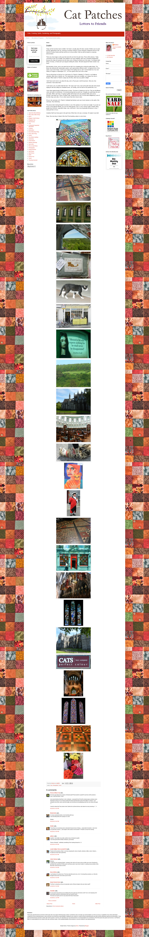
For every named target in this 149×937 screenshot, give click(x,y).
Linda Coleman (54, 859)
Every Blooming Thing (34, 131)
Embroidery (31, 130)
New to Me (31, 144)
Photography (55, 785)
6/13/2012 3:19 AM (54, 886)
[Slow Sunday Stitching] (113, 147)
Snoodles (52, 890)
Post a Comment (52, 900)
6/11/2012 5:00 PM (54, 821)
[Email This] (65, 783)
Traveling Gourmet (33, 160)
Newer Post (49, 903)
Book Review (32, 121)
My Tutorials (110, 57)
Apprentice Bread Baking (34, 113)
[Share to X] (69, 783)
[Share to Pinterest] (72, 783)
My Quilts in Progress (37, 38)
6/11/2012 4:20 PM (54, 808)
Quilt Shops (31, 151)
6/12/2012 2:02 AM (54, 867)
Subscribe (34, 61)
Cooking (31, 128)
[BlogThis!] (67, 783)
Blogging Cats (32, 120)
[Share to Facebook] (70, 783)
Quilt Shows (31, 153)
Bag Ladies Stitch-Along (34, 114)
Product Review (32, 149)
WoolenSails (53, 813)
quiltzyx (52, 836)
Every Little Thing (33, 133)
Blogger (87, 925)
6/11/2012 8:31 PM (54, 854)
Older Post (97, 903)
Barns (30, 116)
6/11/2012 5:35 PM (54, 831)
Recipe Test (31, 156)
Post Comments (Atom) (58, 906)
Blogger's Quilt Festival (34, 118)
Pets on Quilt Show (33, 146)
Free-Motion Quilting (33, 137)
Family (30, 135)
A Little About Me (111, 55)
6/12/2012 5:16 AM (54, 877)
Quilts (30, 154)
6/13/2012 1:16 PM (54, 897)
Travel (60, 785)
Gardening (31, 139)
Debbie (52, 826)
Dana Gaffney (53, 872)
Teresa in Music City (55, 792)
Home (27, 38)
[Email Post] (63, 783)
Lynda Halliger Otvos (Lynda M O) (58, 849)
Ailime (77, 925)
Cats (51, 785)
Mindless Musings (33, 142)
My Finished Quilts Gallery (53, 38)
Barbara (116, 44)
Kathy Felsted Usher (55, 882)
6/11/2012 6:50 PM (54, 844)
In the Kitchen (32, 140)
